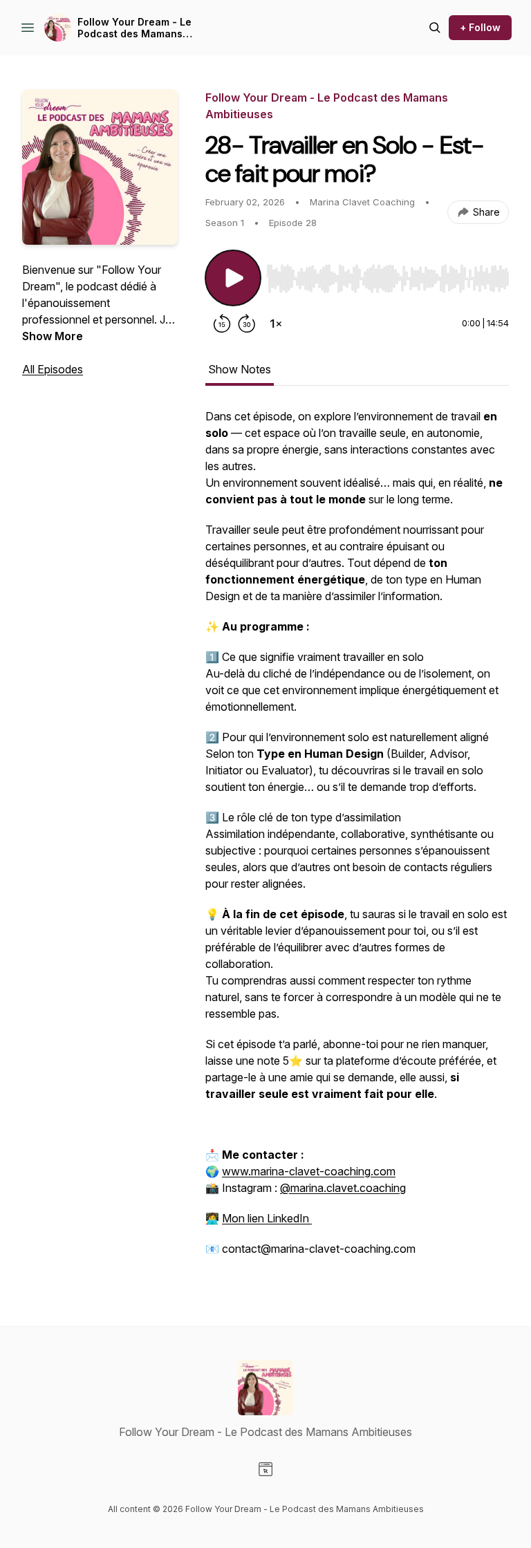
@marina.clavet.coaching (343, 1188)
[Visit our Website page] (265, 1469)
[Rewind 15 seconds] (222, 323)
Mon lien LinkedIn (267, 1218)
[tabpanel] (357, 839)
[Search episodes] (434, 27)
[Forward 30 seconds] (247, 323)
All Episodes (52, 369)
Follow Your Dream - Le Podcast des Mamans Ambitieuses (134, 28)
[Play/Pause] (233, 278)
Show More (52, 336)
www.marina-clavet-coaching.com (308, 1171)
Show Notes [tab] (239, 369)
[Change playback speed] (276, 323)
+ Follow (480, 27)
